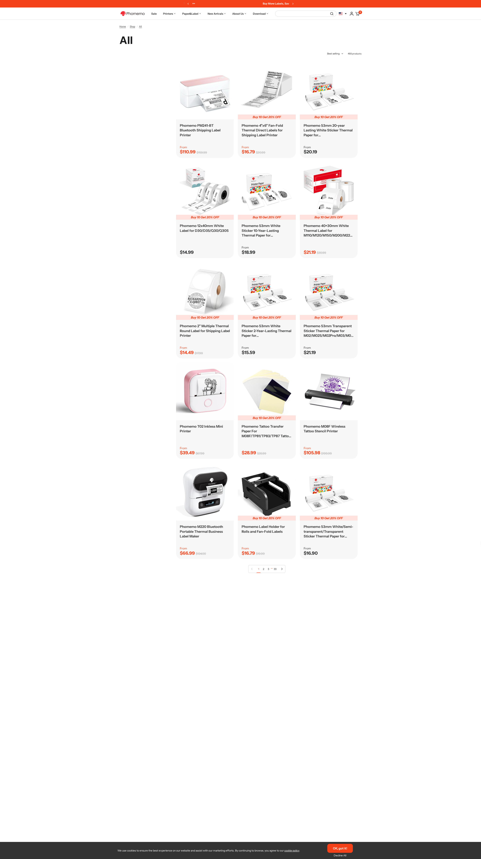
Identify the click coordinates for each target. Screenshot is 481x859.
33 (275, 568)
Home (122, 26)
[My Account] (351, 14)
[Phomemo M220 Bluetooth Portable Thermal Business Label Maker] (205, 492)
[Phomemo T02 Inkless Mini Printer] (205, 391)
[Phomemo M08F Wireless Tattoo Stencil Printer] (329, 391)
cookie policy (291, 850)
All (140, 26)
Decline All (340, 855)
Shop (132, 26)
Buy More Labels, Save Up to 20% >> (240, 3)
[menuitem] (154, 14)
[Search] (332, 14)
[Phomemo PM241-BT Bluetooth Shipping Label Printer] (205, 90)
